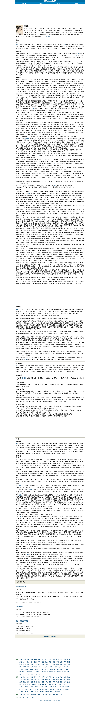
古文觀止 (67, 669)
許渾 (42, 679)
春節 (46, 667)
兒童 (42, 662)
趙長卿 (26, 691)
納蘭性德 (57, 691)
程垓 (24, 684)
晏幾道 (31, 689)
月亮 (20, 662)
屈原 (28, 682)
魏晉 (28, 694)
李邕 (38, 156)
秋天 (35, 659)
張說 (68, 682)
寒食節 (56, 667)
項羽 (39, 219)
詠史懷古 (44, 669)
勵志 (39, 664)
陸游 (39, 677)
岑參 (50, 677)
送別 (24, 664)
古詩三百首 (30, 674)
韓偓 (35, 682)
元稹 (42, 677)
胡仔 (20, 471)
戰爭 (68, 664)
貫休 (39, 679)
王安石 (21, 687)
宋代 (17, 589)
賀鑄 (65, 682)
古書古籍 (76, 3)
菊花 (65, 659)
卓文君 (42, 691)
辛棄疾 (25, 359)
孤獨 (38, 602)
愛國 (68, 662)
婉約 (32, 602)
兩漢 (24, 694)
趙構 (29, 193)
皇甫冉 (57, 689)
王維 (31, 677)
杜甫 (24, 677)
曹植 (28, 679)
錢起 (31, 682)
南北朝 (32, 694)
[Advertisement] (50, 13)
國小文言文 (45, 672)
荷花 (61, 659)
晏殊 (68, 679)
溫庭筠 (42, 687)
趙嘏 (57, 682)
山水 (24, 662)
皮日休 (36, 689)
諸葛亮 (62, 687)
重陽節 (31, 669)
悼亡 (50, 664)
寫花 (54, 659)
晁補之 (59, 55)
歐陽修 (54, 163)
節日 (42, 667)
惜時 (24, 667)
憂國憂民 (37, 669)
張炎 (20, 684)
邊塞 (57, 662)
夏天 (31, 659)
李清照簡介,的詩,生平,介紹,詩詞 (45, 700)
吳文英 (42, 689)
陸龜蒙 (52, 687)
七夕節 (21, 669)
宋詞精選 (23, 602)
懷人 (40, 602)
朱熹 (39, 682)
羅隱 (46, 679)
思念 (31, 664)
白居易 (55, 185)
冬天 (39, 659)
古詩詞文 (24, 3)
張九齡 (31, 691)
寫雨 (42, 659)
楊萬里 (57, 687)
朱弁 (75, 55)
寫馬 (50, 662)
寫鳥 (46, 662)
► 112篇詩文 (48, 36)
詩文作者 (59, 3)
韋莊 (57, 679)
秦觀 (50, 682)
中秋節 (26, 669)
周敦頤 (47, 691)
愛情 (35, 664)
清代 (61, 694)
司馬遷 (52, 691)
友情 (65, 664)
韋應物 (31, 687)
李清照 (17, 45)
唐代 (39, 694)
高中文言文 (60, 672)
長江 (35, 662)
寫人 (54, 664)
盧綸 (20, 682)
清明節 (61, 667)
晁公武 (33, 109)
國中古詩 (28, 616)
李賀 (20, 679)
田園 (54, 662)
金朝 (50, 694)
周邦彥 (26, 689)
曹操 (65, 677)
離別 (20, 664)
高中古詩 (28, 602)
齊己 (57, 677)
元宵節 (51, 667)
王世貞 (20, 495)
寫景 (20, 659)
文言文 (32, 697)
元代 (54, 694)
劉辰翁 (67, 689)
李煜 (46, 677)
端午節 (66, 667)
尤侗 (20, 516)
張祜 (50, 679)
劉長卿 (36, 687)
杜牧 (35, 677)
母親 (61, 664)
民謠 (39, 667)
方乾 (46, 682)
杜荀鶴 (21, 689)
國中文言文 (52, 672)
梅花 (57, 659)
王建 (54, 679)
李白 (20, 677)
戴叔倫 (36, 691)
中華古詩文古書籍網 (50, 1)
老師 (57, 664)
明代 (57, 694)
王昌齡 (47, 687)
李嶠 (54, 682)
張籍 (24, 679)
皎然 (31, 679)
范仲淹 (67, 687)
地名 (61, 662)
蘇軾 (65, 45)
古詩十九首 (67, 672)
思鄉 (28, 664)
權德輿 (52, 689)
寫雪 (46, 659)
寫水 (31, 662)
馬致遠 (47, 689)
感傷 (40, 616)
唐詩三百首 (22, 674)
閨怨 (35, 602)
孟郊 (35, 679)
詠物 (24, 659)
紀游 (32, 633)
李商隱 (49, 684)
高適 (42, 682)
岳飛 (24, 682)
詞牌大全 (59, 669)
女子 (35, 616)
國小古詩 (21, 672)
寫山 (28, 662)
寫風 (50, 659)
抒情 (65, 662)
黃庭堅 (21, 691)
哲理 (42, 664)
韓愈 (54, 677)
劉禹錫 (44, 684)
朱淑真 (30, 489)
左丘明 (62, 689)
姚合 (65, 679)
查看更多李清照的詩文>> (50, 636)
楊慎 (20, 485)
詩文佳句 (41, 3)
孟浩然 (59, 684)
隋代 (35, 694)
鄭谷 (61, 682)
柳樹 (68, 659)
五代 (42, 694)
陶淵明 (27, 138)
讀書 (20, 667)
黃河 (39, 662)
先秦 (20, 694)
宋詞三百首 (18, 602)
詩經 (35, 667)
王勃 (61, 679)
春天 (28, 659)
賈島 (61, 677)
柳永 (68, 677)
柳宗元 (64, 684)
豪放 (31, 667)
